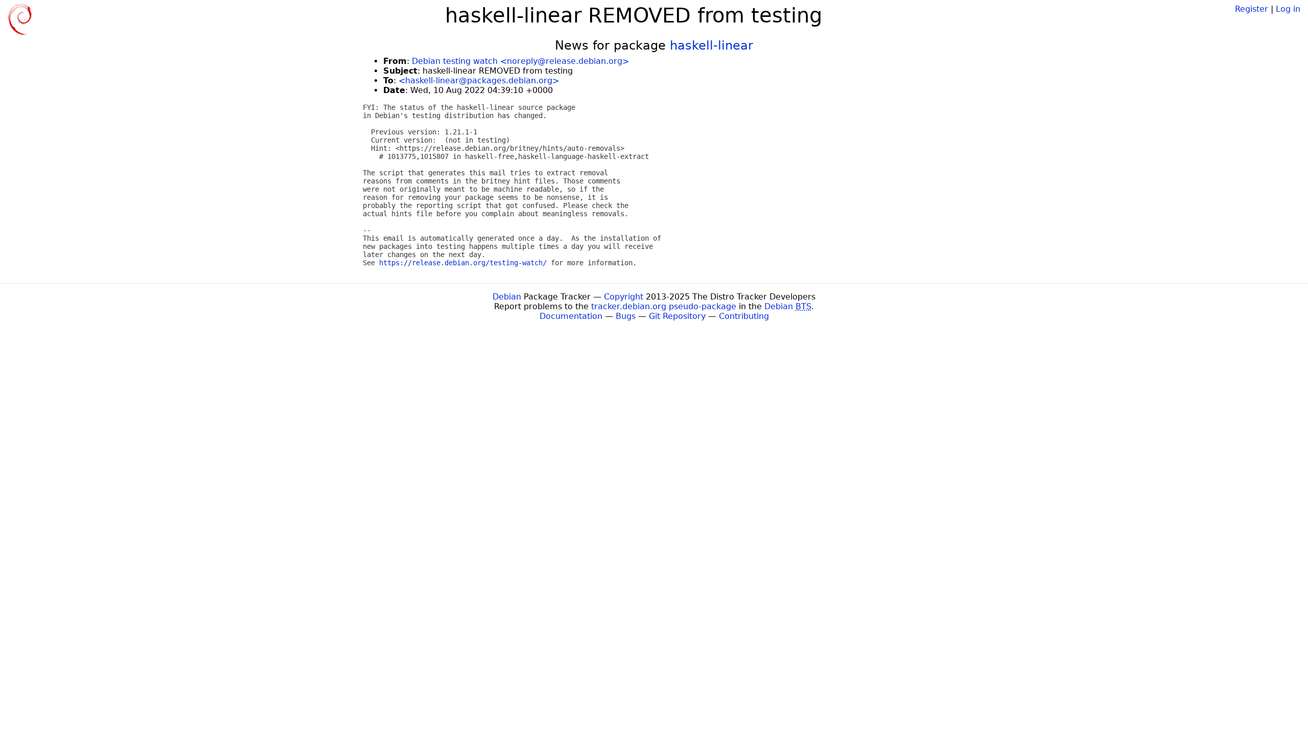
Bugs (626, 316)
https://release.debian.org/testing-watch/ (463, 263)
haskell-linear (711, 45)
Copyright (623, 297)
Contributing (744, 316)
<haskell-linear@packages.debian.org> (479, 80)
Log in (1288, 9)
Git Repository (677, 316)
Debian (507, 297)
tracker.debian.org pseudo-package (663, 306)
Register (1251, 9)
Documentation (571, 316)
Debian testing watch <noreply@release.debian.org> (520, 61)
